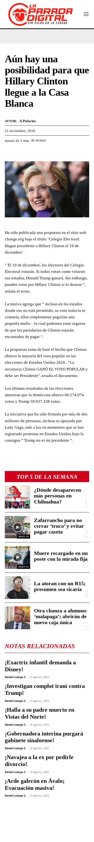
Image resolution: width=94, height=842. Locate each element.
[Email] (54, 152)
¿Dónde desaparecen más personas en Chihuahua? (57, 495)
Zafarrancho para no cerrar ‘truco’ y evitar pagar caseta (59, 526)
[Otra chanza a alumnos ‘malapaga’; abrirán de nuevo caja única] (17, 617)
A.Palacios (27, 121)
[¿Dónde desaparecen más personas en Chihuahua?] (17, 497)
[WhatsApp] (32, 152)
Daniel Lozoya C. (15, 677)
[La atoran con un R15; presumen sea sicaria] (17, 587)
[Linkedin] (43, 152)
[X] (21, 152)
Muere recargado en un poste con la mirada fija (61, 556)
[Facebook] (9, 152)
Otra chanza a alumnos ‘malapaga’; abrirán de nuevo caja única (60, 616)
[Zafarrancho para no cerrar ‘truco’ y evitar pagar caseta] (17, 527)
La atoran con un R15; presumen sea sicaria (60, 586)
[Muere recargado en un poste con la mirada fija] (17, 557)
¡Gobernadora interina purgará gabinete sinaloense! (44, 737)
